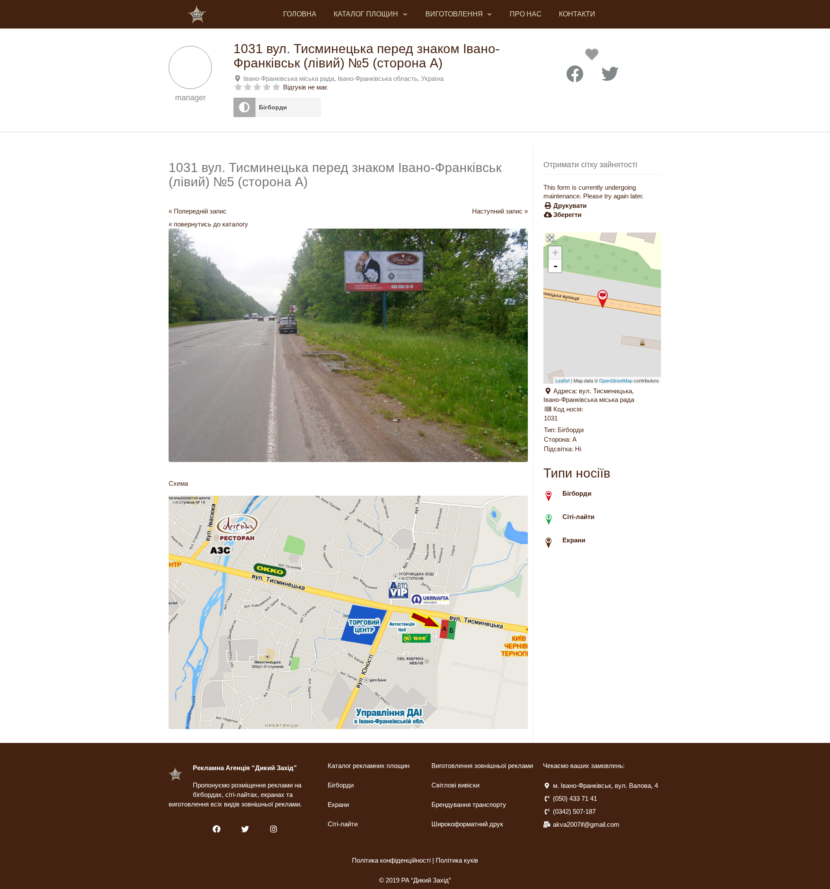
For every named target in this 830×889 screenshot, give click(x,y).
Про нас (526, 14)
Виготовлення (454, 14)
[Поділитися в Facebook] (575, 74)
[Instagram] (273, 829)
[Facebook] (216, 829)
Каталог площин (366, 14)
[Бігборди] (244, 107)
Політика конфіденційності (391, 860)
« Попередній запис (198, 211)
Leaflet (562, 380)
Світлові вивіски (455, 785)
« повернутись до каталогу (208, 224)
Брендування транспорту (468, 804)
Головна (299, 14)
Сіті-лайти (343, 824)
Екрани (338, 804)
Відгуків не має (305, 87)
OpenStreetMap (615, 380)
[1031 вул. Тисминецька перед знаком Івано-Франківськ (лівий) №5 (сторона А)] (603, 299)
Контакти (577, 14)
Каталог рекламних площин (368, 765)
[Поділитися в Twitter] (610, 74)
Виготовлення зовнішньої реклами (482, 765)
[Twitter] (245, 829)
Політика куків (457, 860)
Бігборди (273, 107)
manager (190, 97)
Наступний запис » (500, 211)
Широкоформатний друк (467, 824)
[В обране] (593, 57)
